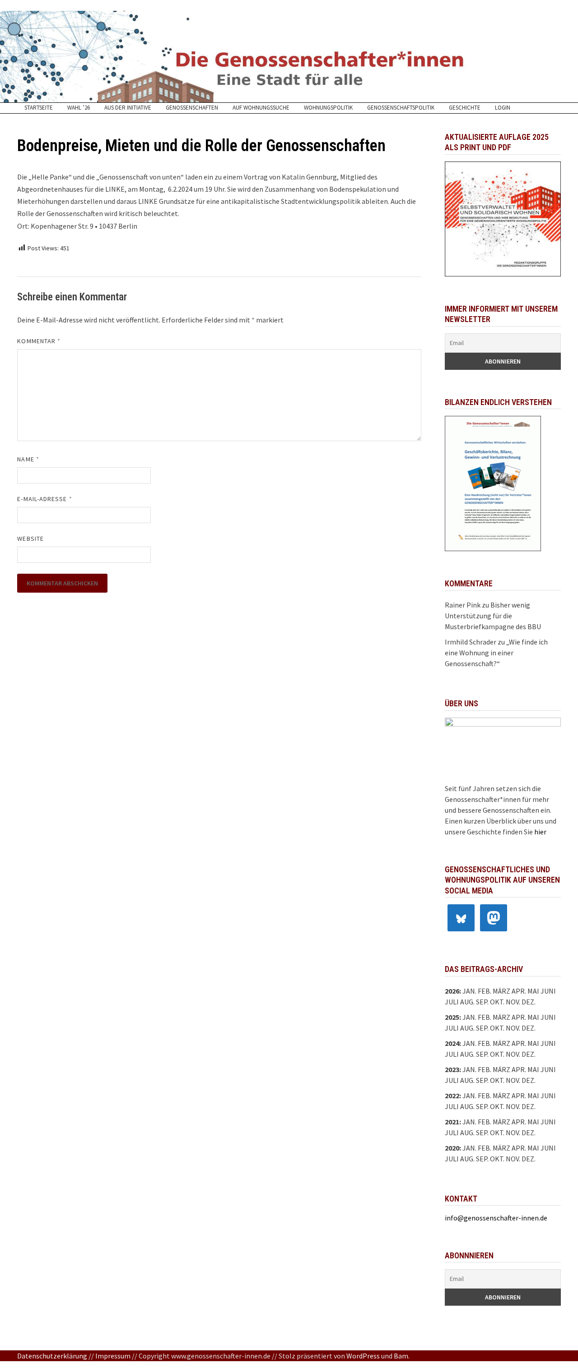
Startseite (38, 107)
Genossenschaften (192, 107)
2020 (452, 1147)
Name (28, 459)
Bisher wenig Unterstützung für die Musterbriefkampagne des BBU (493, 615)
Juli (452, 1001)
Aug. (467, 1001)
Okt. (497, 1027)
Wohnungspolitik (328, 107)
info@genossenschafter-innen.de (496, 1217)
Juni (548, 990)
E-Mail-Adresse (44, 499)
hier (540, 831)
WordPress (363, 1355)
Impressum (113, 1355)
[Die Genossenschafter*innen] (289, 56)
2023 (452, 1069)
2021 (452, 1121)
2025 (452, 1017)
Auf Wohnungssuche (261, 107)
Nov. (513, 1027)
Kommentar (39, 341)
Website (30, 538)
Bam (401, 1355)
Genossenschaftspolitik (400, 107)
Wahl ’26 (78, 107)
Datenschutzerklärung (52, 1355)
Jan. (469, 990)
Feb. (484, 990)
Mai (533, 990)
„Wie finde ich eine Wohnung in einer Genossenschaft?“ (496, 652)
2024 (452, 1043)
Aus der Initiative (127, 107)
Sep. (482, 1027)
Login (502, 107)
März (501, 1043)
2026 (452, 990)
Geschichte (464, 107)
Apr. (519, 1043)
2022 (452, 1095)
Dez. (529, 1027)
